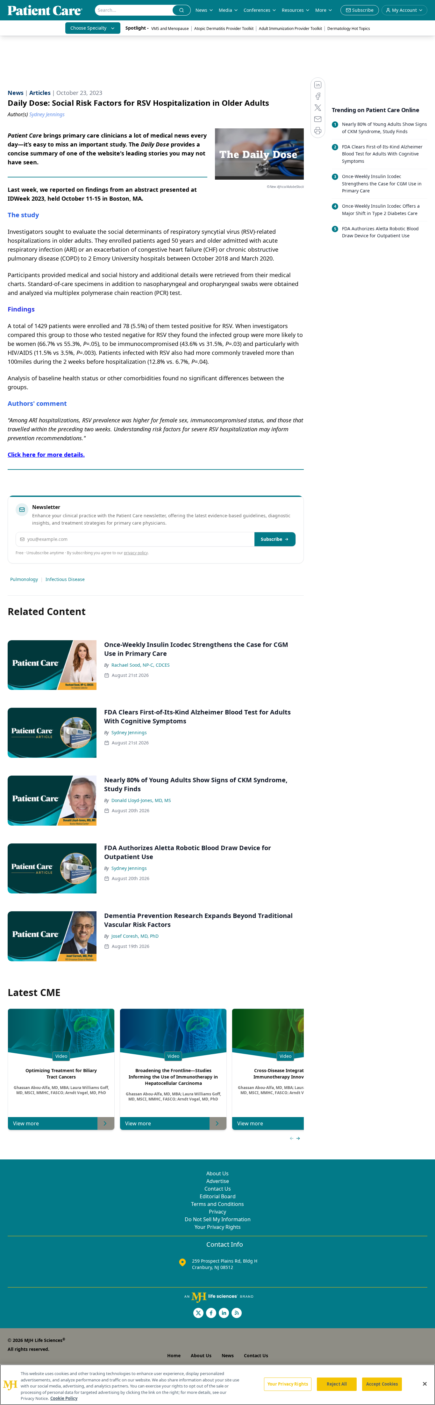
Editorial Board (218, 1196)
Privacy (217, 1211)
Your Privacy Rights (218, 1226)
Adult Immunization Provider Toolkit (290, 28)
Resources (293, 10)
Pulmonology (24, 579)
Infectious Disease (65, 579)
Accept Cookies (382, 1384)
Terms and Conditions (217, 1204)
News (201, 10)
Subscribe (271, 539)
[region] (217, 1384)
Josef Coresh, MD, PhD (135, 936)
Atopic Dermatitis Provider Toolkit (223, 28)
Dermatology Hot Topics (348, 28)
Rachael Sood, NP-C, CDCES (140, 665)
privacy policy (136, 553)
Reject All (337, 1384)
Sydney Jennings (129, 732)
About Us (217, 1173)
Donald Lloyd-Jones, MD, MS (141, 800)
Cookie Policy (63, 1398)
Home (174, 1355)
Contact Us (217, 1188)
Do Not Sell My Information (218, 1219)
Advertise (217, 1181)
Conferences (257, 10)
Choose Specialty (88, 28)
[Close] (425, 1384)
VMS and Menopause (170, 28)
